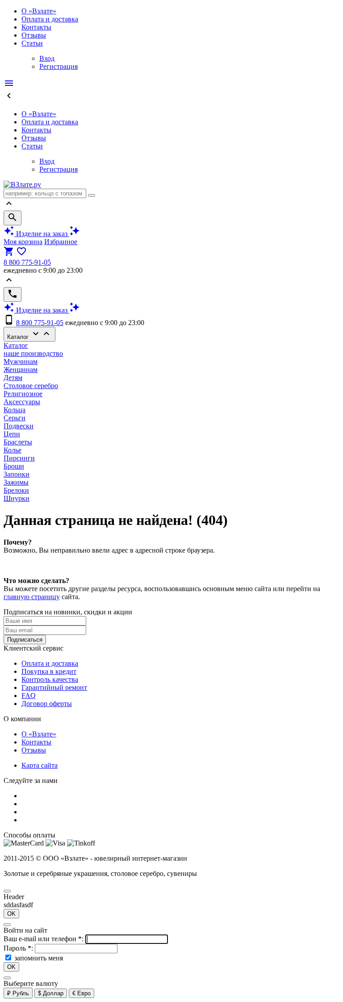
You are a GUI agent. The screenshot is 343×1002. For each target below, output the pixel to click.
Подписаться (24, 639)
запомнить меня (38, 958)
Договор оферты (46, 703)
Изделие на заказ (42, 233)
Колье (12, 450)
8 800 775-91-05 (27, 262)
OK (11, 913)
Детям (13, 377)
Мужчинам (21, 361)
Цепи (12, 434)
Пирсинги (19, 458)
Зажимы (16, 482)
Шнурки (16, 498)
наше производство (33, 353)
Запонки (16, 474)
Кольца (14, 410)
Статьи (32, 43)
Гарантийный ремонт (54, 687)
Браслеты (18, 442)
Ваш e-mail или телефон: (44, 939)
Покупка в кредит (48, 671)
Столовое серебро (31, 385)
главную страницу (32, 596)
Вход (46, 58)
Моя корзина (23, 241)
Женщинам (21, 369)
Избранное (60, 241)
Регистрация (58, 66)
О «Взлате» (38, 11)
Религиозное (23, 393)
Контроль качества (49, 679)
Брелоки (16, 490)
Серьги (14, 418)
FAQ (28, 695)
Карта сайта (39, 765)
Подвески (18, 426)
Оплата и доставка (49, 19)
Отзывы (33, 35)
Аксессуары (22, 402)
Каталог (29, 334)
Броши (14, 466)
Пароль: (19, 948)
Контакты (36, 27)
